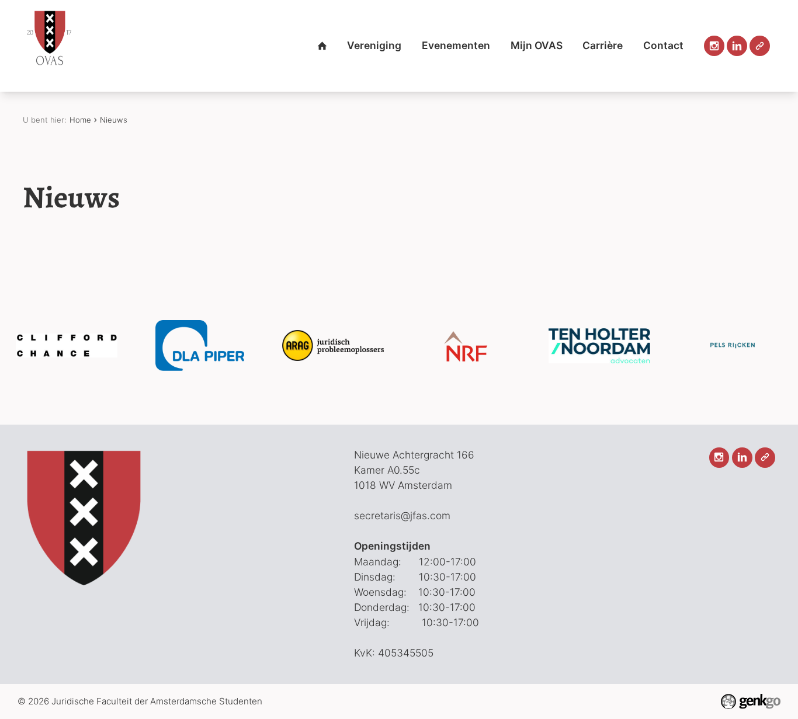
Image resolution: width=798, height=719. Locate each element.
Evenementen (456, 45)
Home (321, 45)
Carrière (602, 45)
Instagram (714, 46)
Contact (663, 45)
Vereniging (374, 45)
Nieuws (113, 119)
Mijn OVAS (537, 45)
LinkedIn (737, 46)
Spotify (760, 46)
